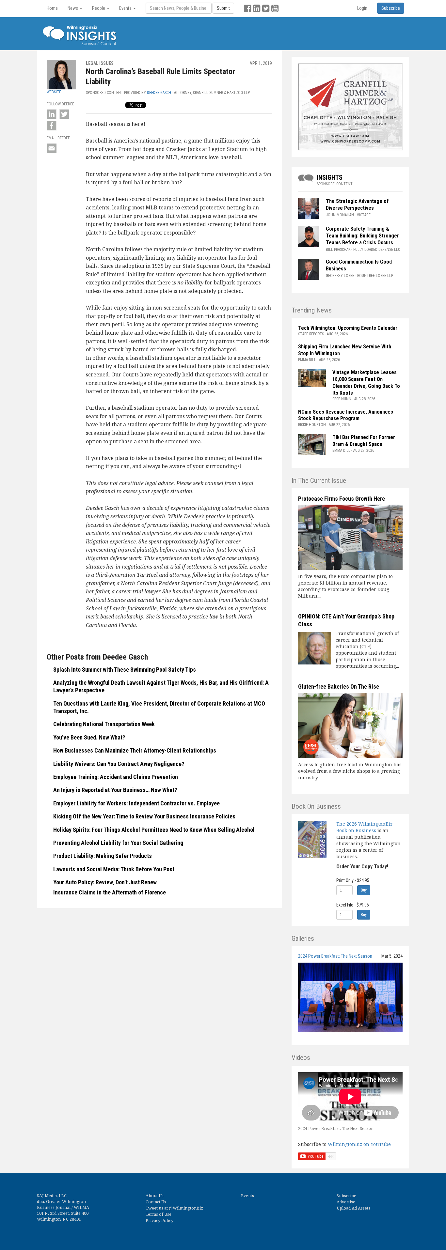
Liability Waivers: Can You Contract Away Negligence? (119, 763)
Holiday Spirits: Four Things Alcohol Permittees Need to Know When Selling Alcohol (154, 829)
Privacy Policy (159, 1220)
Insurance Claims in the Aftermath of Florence (109, 892)
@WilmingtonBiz (186, 1208)
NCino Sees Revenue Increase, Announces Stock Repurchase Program (345, 415)
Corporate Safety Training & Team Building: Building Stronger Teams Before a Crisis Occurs (362, 236)
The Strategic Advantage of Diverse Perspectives (357, 204)
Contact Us (156, 1202)
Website (54, 92)
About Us (155, 1195)
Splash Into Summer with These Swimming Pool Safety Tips (124, 669)
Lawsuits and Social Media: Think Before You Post (113, 869)
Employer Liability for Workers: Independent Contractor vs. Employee (136, 803)
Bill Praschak (338, 249)
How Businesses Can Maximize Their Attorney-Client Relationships (134, 750)
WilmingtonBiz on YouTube (359, 1144)
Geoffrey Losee (340, 275)
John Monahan (340, 215)
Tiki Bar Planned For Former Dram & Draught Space (363, 440)
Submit (223, 8)
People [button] (99, 8)
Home (52, 8)
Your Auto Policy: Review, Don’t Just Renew (105, 882)
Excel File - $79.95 (352, 904)
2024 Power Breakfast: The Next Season (335, 956)
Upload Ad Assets (353, 1208)
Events (247, 1195)
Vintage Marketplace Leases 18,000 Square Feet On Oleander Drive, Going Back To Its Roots (366, 382)
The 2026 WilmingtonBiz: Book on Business (364, 827)
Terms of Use (158, 1214)
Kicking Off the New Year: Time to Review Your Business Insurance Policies (144, 816)
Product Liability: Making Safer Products (102, 855)
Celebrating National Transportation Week (104, 724)
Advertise (346, 1202)
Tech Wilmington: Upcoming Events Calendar (347, 328)
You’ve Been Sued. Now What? (89, 737)
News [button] (73, 8)
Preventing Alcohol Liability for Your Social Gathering (118, 842)
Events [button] (126, 8)
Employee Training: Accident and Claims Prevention (115, 776)
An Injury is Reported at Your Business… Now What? (115, 789)
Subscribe (346, 1195)
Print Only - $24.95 (352, 880)
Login (362, 8)
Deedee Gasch (159, 92)
